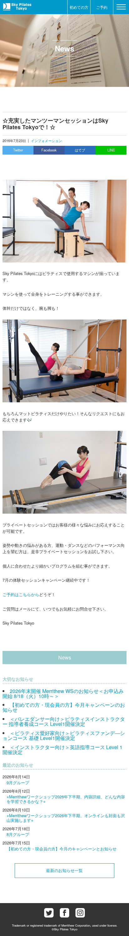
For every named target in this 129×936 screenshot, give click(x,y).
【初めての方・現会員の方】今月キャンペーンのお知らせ (64, 707)
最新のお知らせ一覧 (64, 870)
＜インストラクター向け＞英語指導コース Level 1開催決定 (62, 749)
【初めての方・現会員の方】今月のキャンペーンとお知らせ (61, 849)
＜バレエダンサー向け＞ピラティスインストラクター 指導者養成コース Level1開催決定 (64, 721)
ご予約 (101, 7)
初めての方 (79, 7)
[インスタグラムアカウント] (80, 912)
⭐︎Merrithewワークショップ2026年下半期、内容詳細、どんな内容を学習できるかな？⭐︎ (66, 799)
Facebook (49, 149)
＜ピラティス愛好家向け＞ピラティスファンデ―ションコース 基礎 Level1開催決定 (64, 735)
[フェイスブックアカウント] (64, 912)
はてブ (80, 149)
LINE (111, 149)
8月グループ (18, 834)
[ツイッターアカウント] (49, 912)
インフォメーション (46, 140)
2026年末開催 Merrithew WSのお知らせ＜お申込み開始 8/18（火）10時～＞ (63, 693)
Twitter (18, 149)
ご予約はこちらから (21, 594)
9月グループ (18, 782)
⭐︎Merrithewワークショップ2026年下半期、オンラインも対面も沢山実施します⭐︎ (66, 817)
